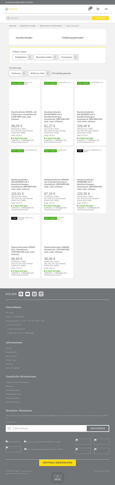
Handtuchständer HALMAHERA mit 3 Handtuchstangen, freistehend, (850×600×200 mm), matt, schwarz (89, 117)
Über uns (9, 348)
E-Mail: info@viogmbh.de (16, 329)
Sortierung (16, 73)
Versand (29, 131)
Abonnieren (97, 428)
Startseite (12, 26)
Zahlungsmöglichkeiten (13, 394)
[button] (24, 95)
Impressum (9, 386)
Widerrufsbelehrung (12, 402)
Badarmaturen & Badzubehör (51, 26)
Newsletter (9, 364)
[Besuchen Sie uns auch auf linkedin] (41, 294)
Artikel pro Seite (37, 73)
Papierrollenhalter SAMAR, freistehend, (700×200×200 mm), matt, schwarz (56, 249)
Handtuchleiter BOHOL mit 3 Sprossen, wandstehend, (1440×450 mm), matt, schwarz (24, 115)
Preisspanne (66, 57)
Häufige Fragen (11, 360)
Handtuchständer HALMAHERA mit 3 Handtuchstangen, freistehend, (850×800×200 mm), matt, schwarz (23, 184)
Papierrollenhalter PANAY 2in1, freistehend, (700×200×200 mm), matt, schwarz (23, 250)
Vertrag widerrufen (57, 463)
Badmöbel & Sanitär (28, 26)
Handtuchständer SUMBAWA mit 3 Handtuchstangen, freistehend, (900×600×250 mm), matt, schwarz (89, 184)
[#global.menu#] (106, 9)
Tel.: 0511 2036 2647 (14, 325)
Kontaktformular (11, 352)
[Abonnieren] (9, 428)
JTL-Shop (106, 471)
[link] (57, 55)
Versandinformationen (13, 398)
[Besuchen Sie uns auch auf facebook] (21, 294)
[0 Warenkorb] (98, 9)
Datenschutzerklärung (13, 390)
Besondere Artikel (44, 57)
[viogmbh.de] (11, 9)
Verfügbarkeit (20, 57)
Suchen (100, 18)
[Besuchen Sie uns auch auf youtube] (27, 294)
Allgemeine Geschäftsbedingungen (17, 382)
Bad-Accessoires (72, 26)
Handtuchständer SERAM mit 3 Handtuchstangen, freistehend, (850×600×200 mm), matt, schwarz (56, 183)
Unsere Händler (11, 356)
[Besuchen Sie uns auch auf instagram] (34, 294)
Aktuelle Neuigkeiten (13, 368)
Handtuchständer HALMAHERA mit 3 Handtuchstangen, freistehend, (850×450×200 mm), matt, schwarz (56, 117)
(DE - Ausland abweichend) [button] (22, 141)
